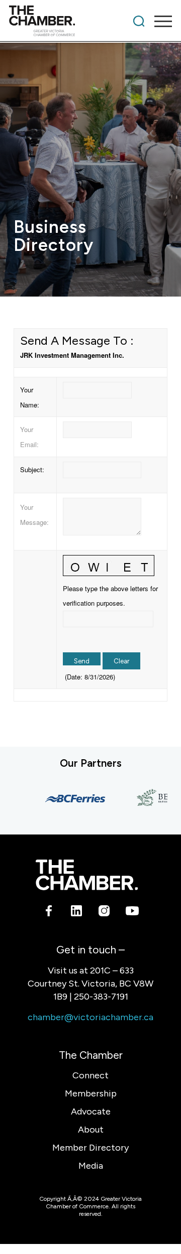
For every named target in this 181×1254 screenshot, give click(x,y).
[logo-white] (86, 875)
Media (90, 1165)
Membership (91, 1093)
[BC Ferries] (71, 798)
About (91, 1129)
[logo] (74, 21)
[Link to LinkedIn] (76, 912)
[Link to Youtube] (132, 912)
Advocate (91, 1111)
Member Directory (90, 1147)
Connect (90, 1075)
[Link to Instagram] (104, 912)
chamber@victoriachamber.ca (90, 1017)
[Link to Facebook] (49, 912)
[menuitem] (138, 21)
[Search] (138, 21)
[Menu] (158, 21)
